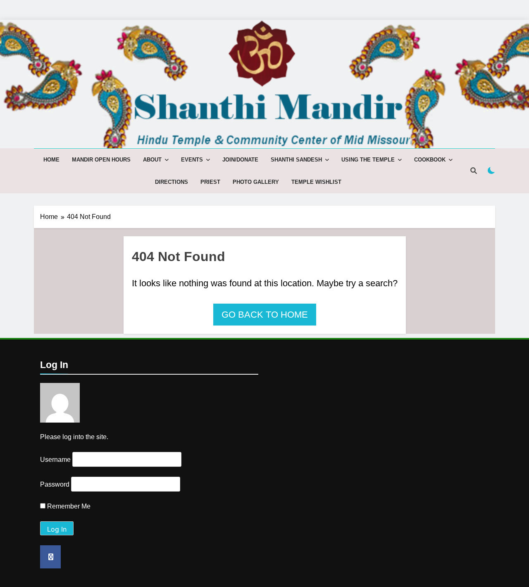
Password (54, 484)
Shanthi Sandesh (296, 160)
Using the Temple (368, 160)
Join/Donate (240, 160)
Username (55, 459)
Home (51, 160)
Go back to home (265, 314)
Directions (171, 182)
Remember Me (68, 506)
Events (192, 160)
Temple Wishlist (316, 182)
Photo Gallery (256, 182)
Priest (210, 182)
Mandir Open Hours (101, 160)
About (152, 160)
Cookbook (430, 160)
